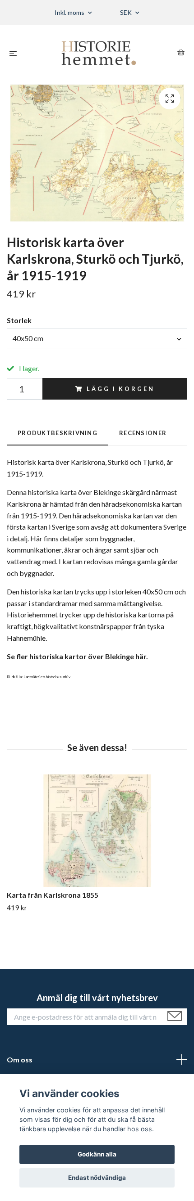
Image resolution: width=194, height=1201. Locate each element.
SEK (126, 12)
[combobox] (97, 338)
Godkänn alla (97, 1154)
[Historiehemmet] (98, 53)
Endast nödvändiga (97, 1177)
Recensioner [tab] (142, 432)
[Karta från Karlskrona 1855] (97, 830)
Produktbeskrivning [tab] (57, 432)
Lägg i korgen (120, 388)
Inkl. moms (70, 12)
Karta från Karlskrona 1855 (52, 895)
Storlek (19, 320)
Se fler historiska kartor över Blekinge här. (77, 656)
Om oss (19, 1059)
